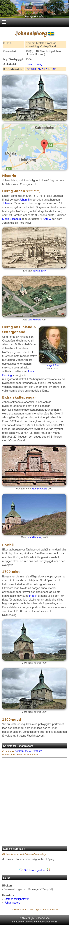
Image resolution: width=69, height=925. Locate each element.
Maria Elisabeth (11, 219)
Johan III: (24, 199)
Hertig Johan (52, 365)
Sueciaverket (39, 270)
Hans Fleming (34, 64)
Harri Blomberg (39, 488)
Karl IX (47, 219)
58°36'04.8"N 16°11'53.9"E (41, 69)
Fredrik (33, 595)
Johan (6, 203)
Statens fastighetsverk (17, 899)
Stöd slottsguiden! (34, 870)
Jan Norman (34, 319)
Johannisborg (12, 902)
